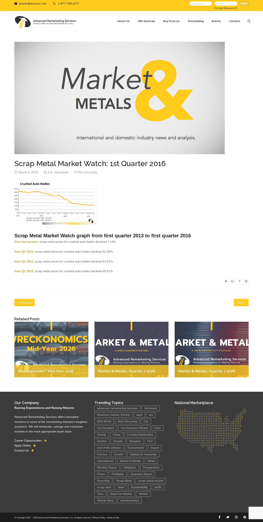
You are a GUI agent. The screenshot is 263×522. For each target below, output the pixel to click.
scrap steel (104, 487)
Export (155, 447)
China (116, 434)
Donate (118, 441)
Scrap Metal (124, 480)
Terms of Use (113, 517)
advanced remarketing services (117, 408)
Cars (158, 428)
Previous (26, 302)
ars (151, 414)
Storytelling (196, 21)
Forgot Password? (226, 8)
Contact (234, 21)
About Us (123, 21)
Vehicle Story (105, 500)
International (105, 461)
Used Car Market (121, 493)
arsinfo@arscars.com (33, 3)
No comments (87, 172)
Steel (121, 487)
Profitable (118, 474)
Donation (135, 441)
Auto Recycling (127, 421)
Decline (102, 441)
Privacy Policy (98, 517)
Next (240, 302)
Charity (101, 434)
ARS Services (146, 21)
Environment (136, 447)
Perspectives (151, 467)
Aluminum (150, 408)
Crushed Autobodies (140, 434)
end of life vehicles (109, 447)
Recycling (103, 480)
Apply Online (23, 445)
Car (146, 421)
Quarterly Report (141, 474)
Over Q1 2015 (23, 251)
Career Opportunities (29, 440)
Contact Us (22, 450)
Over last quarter (26, 241)
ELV (150, 441)
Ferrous (102, 454)
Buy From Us (171, 21)
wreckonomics (129, 500)
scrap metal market (150, 480)
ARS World (104, 421)
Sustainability (139, 487)
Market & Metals (130, 461)
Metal (151, 461)
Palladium (129, 467)
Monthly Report (107, 467)
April (139, 414)
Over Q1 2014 (23, 261)
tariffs (158, 487)
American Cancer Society (113, 414)
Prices (101, 474)
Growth (118, 454)
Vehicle (143, 493)
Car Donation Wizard (134, 428)
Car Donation (105, 428)
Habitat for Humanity (143, 454)
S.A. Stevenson (57, 172)
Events (216, 21)
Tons (100, 493)
